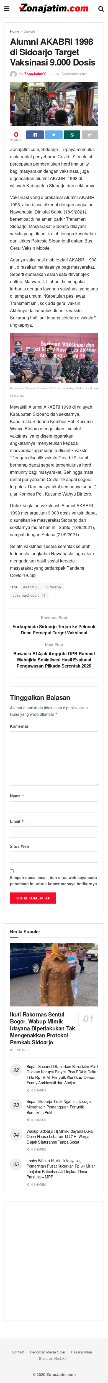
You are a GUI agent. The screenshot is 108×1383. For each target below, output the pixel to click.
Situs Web (19, 846)
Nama (17, 796)
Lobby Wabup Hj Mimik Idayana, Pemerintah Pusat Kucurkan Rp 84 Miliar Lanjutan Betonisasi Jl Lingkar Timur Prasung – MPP (61, 1169)
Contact (18, 1352)
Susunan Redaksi (53, 1358)
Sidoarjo (53, 586)
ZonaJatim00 (35, 73)
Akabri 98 (31, 586)
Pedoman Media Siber (47, 1352)
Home (14, 31)
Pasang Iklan (81, 1352)
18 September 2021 (72, 73)
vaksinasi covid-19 (29, 595)
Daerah (29, 31)
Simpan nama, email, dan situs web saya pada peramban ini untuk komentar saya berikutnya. (54, 880)
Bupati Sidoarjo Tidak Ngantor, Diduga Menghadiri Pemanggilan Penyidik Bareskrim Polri (59, 1106)
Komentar (19, 726)
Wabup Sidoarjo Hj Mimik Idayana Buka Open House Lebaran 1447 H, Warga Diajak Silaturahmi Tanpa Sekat (60, 1136)
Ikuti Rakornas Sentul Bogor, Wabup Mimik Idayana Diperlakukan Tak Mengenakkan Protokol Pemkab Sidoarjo (42, 1028)
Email (17, 821)
